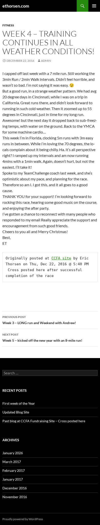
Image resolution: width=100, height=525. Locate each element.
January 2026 (12, 453)
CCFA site (61, 258)
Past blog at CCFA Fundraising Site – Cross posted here (43, 421)
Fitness (8, 25)
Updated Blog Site (15, 412)
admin (46, 60)
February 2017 (13, 470)
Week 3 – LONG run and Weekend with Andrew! (39, 320)
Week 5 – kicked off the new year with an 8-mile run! (42, 337)
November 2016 (14, 497)
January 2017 (12, 479)
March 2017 (11, 462)
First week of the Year (18, 403)
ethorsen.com (15, 6)
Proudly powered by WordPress (22, 519)
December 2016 (14, 488)
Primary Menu (94, 6)
